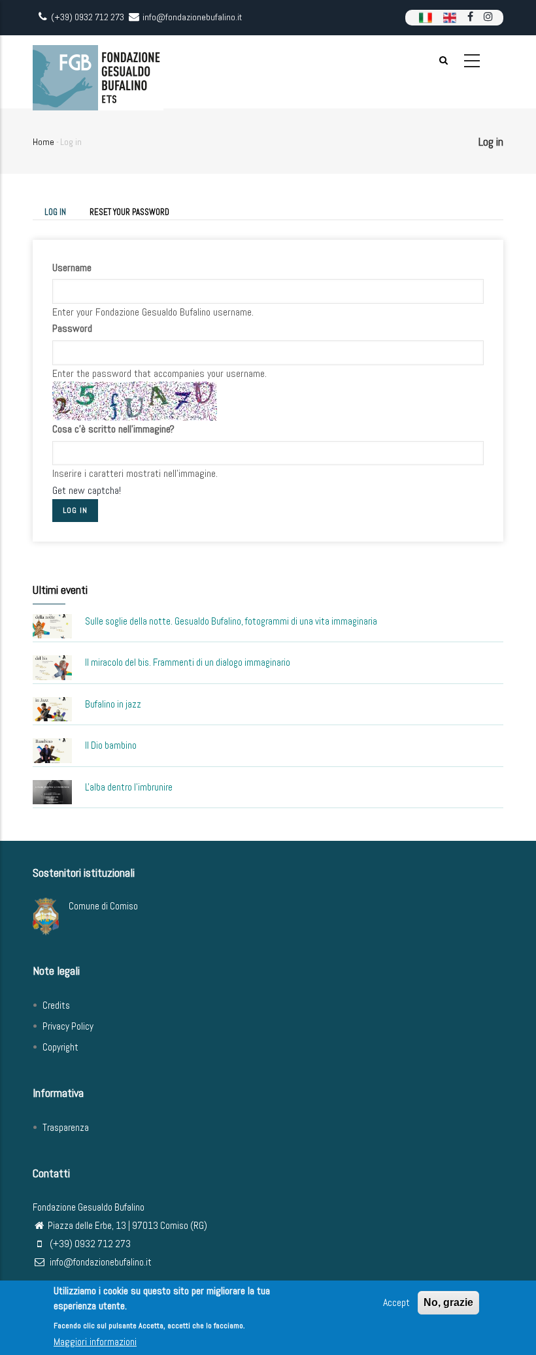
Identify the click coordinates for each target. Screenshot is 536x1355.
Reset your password (129, 212)
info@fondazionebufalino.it (100, 1262)
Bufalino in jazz (113, 704)
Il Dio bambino (111, 745)
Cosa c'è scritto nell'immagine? (113, 429)
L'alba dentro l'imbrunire (129, 787)
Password (72, 328)
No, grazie (448, 1302)
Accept (396, 1302)
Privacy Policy (67, 1026)
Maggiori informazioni (95, 1341)
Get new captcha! (86, 490)
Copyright (60, 1047)
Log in (61, 213)
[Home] (98, 71)
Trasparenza (65, 1127)
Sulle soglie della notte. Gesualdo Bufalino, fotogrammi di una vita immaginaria (231, 621)
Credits (56, 1005)
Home (43, 142)
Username (72, 267)
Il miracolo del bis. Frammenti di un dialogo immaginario (187, 662)
